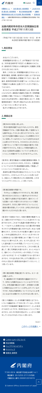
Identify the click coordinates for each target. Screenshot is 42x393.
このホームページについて (16, 340)
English (28, 3)
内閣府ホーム (6, 8)
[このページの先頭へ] (38, 381)
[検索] (33, 3)
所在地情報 (10, 343)
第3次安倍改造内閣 (25, 11)
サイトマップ (10, 349)
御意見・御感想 (11, 353)
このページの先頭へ (30, 326)
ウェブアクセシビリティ (14, 346)
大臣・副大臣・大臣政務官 (21, 8)
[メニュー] (39, 3)
